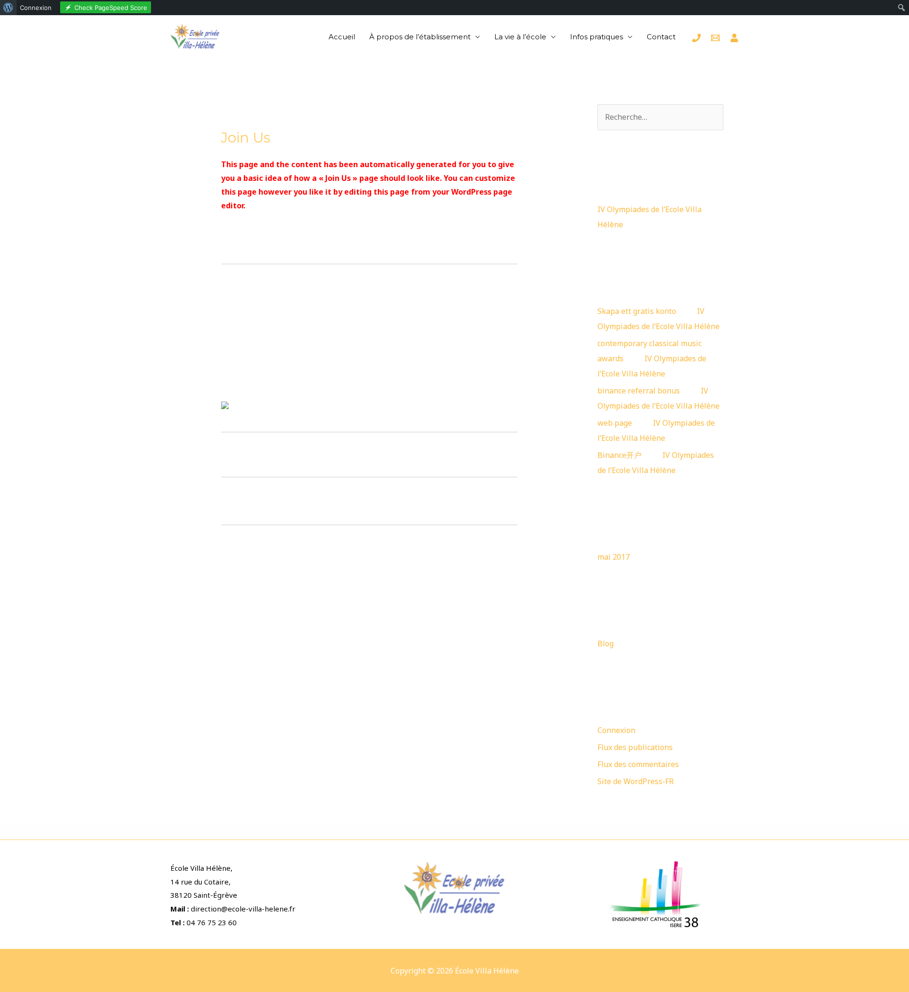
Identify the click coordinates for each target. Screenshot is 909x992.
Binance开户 (619, 455)
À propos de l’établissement (420, 36)
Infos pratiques (596, 36)
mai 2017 (613, 557)
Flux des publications (635, 747)
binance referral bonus (638, 390)
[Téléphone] (696, 38)
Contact (661, 36)
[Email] (715, 38)
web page (614, 423)
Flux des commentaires (638, 764)
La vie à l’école (520, 36)
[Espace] (734, 38)
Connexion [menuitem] (36, 7)
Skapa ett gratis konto (636, 311)
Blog (605, 643)
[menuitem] (8, 7)
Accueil (342, 36)
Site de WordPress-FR (635, 781)
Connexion (616, 730)
